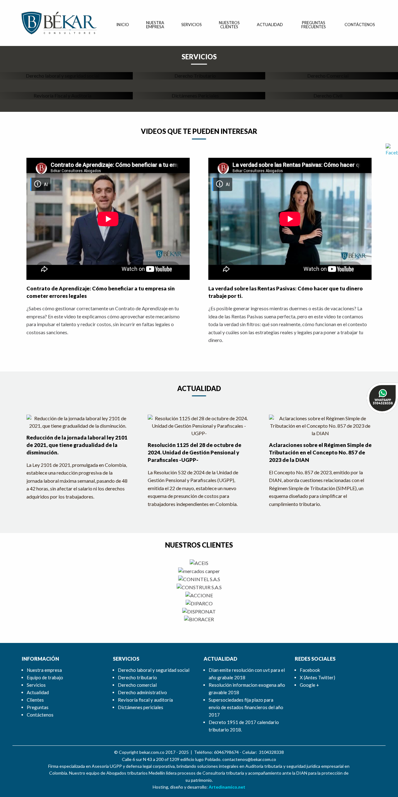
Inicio (122, 24)
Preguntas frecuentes (313, 24)
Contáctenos (360, 24)
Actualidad (270, 24)
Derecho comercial (137, 685)
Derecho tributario (137, 677)
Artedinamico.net (227, 787)
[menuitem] (122, 24)
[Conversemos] (382, 397)
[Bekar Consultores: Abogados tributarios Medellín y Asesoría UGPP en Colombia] (59, 22)
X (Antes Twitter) (317, 677)
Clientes (35, 700)
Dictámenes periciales (140, 707)
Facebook (310, 670)
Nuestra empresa (155, 24)
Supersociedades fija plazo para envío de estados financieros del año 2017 (246, 707)
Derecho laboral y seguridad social (153, 670)
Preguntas (38, 707)
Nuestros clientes (229, 24)
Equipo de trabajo (45, 677)
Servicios (191, 24)
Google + (309, 685)
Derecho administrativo (142, 692)
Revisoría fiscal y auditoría (145, 700)
